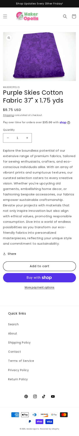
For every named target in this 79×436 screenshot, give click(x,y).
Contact (14, 352)
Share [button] (12, 254)
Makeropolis (33, 429)
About (12, 333)
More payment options (39, 287)
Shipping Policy (19, 343)
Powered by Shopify (49, 429)
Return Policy (18, 379)
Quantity (9, 130)
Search (13, 324)
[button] (5, 16)
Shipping (8, 115)
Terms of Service (21, 361)
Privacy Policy (18, 370)
